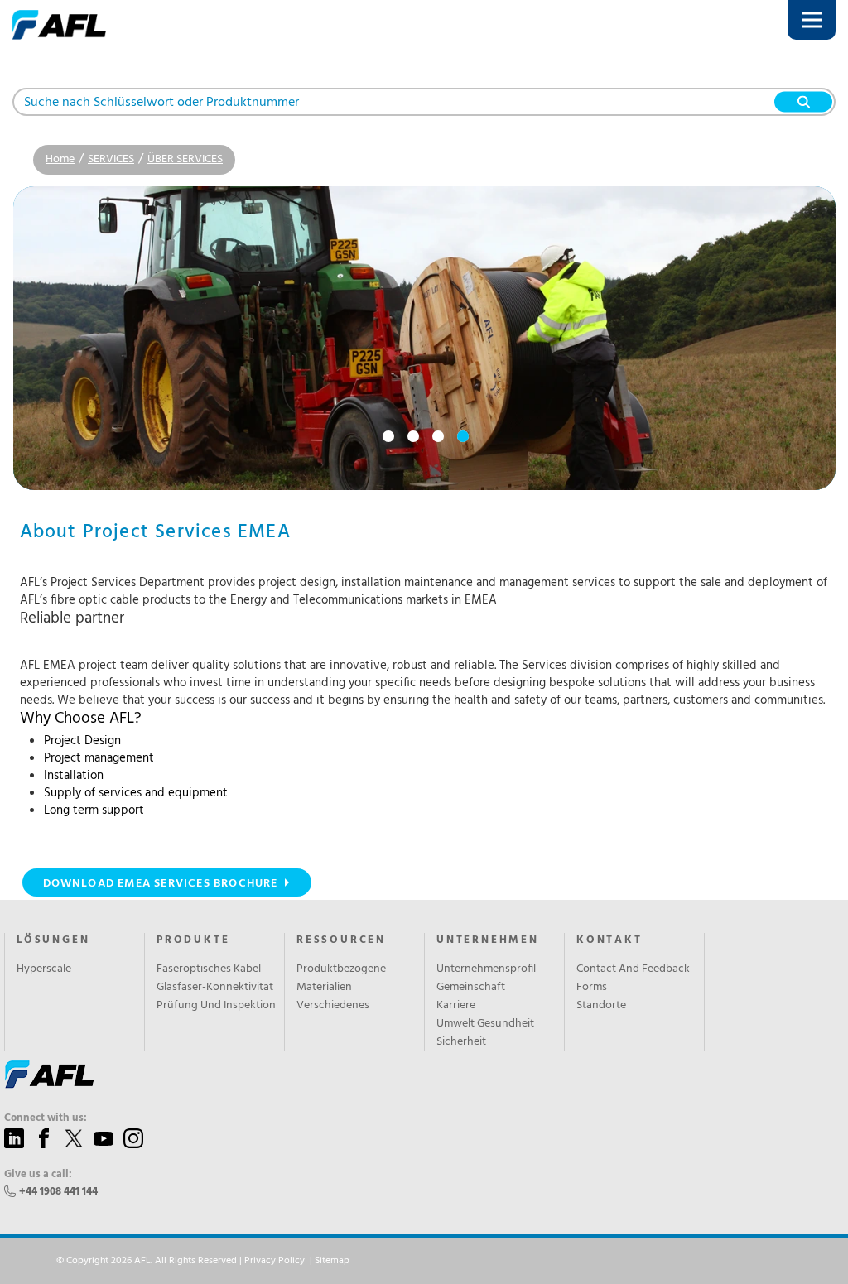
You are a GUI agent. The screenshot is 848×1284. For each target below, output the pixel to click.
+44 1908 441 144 (58, 1191)
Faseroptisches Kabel (209, 969)
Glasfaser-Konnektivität (215, 988)
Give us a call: (38, 1174)
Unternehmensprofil (486, 969)
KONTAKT (609, 940)
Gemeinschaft (470, 988)
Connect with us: (45, 1118)
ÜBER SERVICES (185, 159)
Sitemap (332, 1261)
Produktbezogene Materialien (341, 978)
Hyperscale (44, 969)
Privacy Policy (274, 1261)
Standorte (601, 1006)
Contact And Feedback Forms (633, 978)
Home (60, 159)
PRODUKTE (193, 940)
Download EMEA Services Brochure (160, 883)
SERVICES (111, 159)
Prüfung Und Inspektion (216, 1006)
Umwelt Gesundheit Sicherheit (485, 1033)
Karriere (455, 1006)
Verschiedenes (332, 1006)
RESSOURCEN (341, 940)
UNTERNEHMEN (487, 940)
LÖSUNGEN (53, 940)
